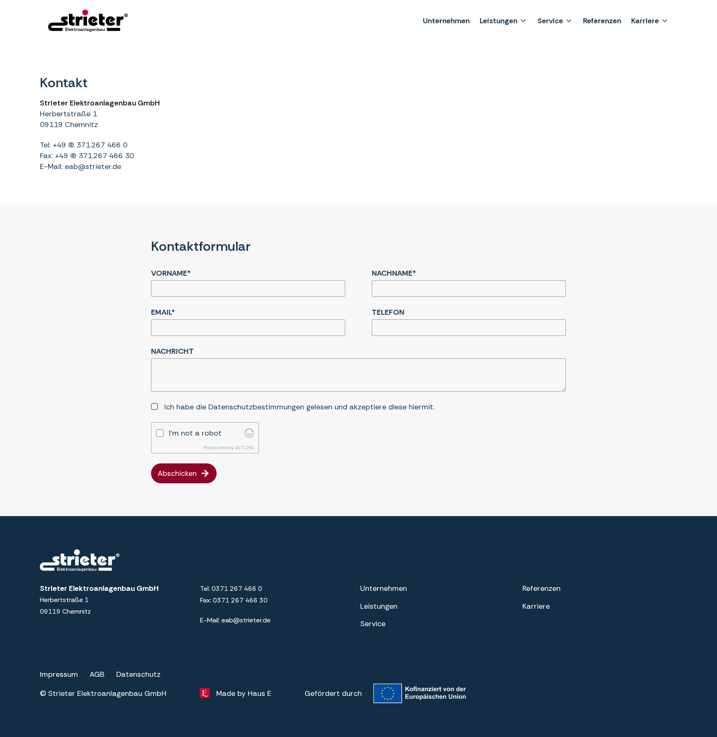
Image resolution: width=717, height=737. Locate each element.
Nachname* (394, 273)
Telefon (388, 312)
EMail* (163, 312)
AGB (97, 674)
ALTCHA (244, 447)
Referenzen (602, 21)
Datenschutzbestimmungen (256, 407)
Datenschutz (138, 674)
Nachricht (172, 351)
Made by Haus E (243, 693)
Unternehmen (446, 21)
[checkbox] (154, 406)
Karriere (645, 21)
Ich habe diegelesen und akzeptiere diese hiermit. (299, 407)
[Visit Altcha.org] (249, 433)
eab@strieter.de (93, 166)
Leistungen (498, 21)
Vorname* (171, 273)
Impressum (59, 674)
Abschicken (177, 473)
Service (550, 21)
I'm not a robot (195, 433)
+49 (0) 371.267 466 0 (90, 145)
